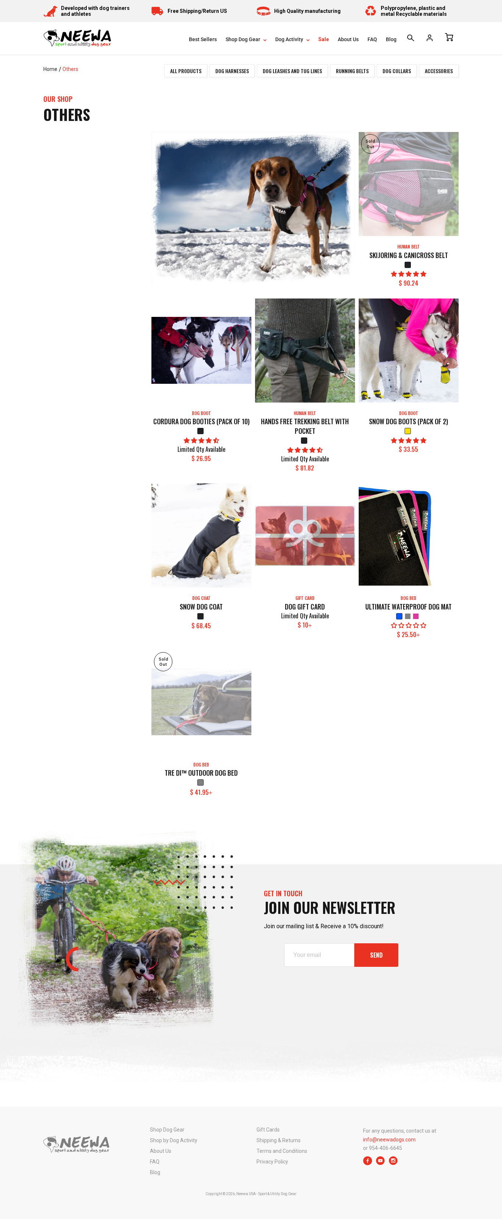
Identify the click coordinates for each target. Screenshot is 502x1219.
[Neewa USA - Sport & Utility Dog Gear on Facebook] (367, 1163)
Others (70, 69)
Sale (323, 39)
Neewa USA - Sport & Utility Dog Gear (266, 1194)
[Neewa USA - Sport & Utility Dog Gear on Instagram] (393, 1163)
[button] (408, 274)
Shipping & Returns (279, 1140)
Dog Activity (289, 39)
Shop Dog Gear (243, 39)
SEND (376, 955)
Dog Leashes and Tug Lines (292, 71)
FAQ (372, 39)
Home (50, 69)
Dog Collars (397, 71)
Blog (391, 39)
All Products (185, 71)
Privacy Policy (272, 1162)
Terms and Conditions (282, 1151)
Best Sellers (203, 39)
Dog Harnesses (232, 71)
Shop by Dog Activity (173, 1140)
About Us (348, 39)
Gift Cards (268, 1130)
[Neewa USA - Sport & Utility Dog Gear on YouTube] (380, 1163)
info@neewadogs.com (389, 1140)
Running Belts (352, 71)
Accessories (439, 71)
